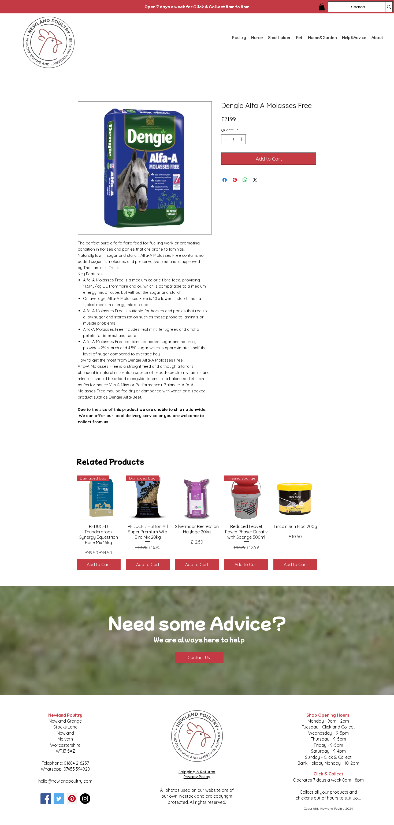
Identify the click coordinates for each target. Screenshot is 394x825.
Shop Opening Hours (328, 715)
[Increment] (242, 139)
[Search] (388, 7)
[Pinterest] (72, 798)
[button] (322, 6)
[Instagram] (85, 798)
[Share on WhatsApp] (245, 180)
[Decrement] (225, 139)
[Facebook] (45, 798)
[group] (197, 522)
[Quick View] (197, 497)
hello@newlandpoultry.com (65, 781)
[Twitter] (59, 798)
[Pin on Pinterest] (235, 180)
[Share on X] (255, 180)
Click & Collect (328, 773)
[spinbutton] (233, 139)
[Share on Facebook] (224, 180)
